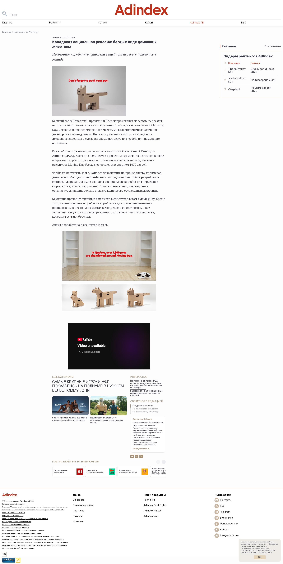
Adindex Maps (151, 516)
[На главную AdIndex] (141, 9)
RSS (222, 506)
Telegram (225, 511)
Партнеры (78, 510)
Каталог (77, 516)
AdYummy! (32, 32)
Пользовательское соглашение (15, 528)
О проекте (78, 499)
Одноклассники (229, 523)
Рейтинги (149, 499)
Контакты (225, 500)
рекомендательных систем (252, 552)
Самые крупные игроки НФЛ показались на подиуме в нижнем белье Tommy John (88, 386)
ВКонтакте (226, 517)
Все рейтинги (273, 46)
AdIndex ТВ (197, 22)
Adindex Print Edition (155, 505)
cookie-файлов (261, 548)
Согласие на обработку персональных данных (22, 533)
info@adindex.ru (229, 535)
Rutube (224, 529)
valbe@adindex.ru (141, 449)
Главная (6, 32)
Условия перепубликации (13, 504)
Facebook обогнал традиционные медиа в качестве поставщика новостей (146, 393)
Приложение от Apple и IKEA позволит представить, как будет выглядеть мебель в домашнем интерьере (146, 384)
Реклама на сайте (83, 505)
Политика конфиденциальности (15, 525)
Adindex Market (152, 510)
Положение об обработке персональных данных (23, 530)
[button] (164, 462)
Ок (259, 557)
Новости (19, 32)
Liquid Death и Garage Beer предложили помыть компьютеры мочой (106, 420)
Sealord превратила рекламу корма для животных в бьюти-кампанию (69, 419)
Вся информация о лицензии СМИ (16, 522)
